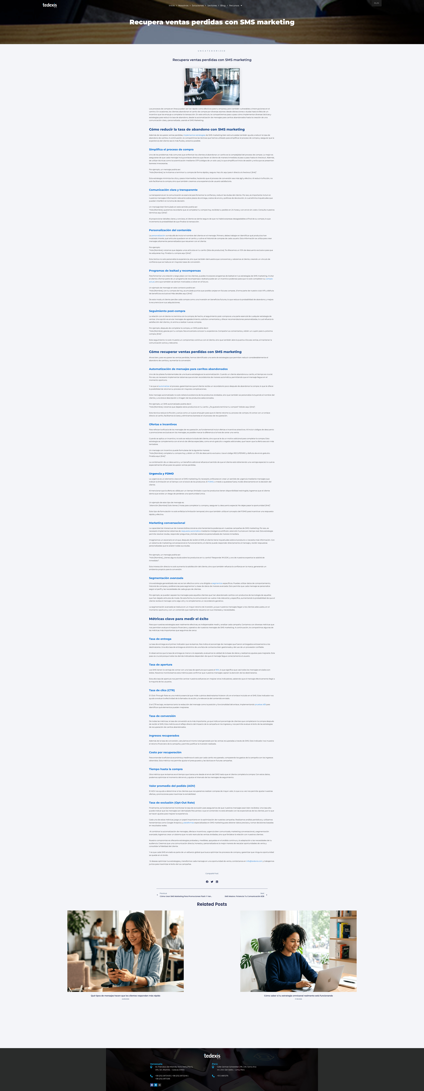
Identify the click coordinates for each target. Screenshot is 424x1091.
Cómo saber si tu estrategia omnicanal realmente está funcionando (298, 996)
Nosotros (183, 5)
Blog (223, 5)
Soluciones (198, 5)
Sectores (212, 5)
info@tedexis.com (254, 861)
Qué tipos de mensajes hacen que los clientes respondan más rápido (125, 996)
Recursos (234, 5)
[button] (207, 882)
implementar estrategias (194, 135)
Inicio (172, 5)
